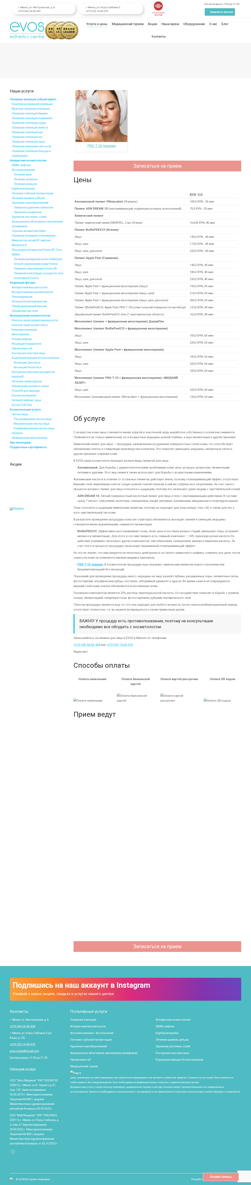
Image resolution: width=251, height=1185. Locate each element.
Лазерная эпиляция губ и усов (31, 146)
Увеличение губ (22, 348)
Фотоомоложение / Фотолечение (92, 1033)
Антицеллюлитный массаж (29, 301)
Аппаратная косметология (28, 160)
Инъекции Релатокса (27, 367)
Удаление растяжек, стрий (29, 216)
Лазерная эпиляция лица (28, 141)
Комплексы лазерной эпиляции (32, 104)
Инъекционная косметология (30, 315)
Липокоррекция (22, 296)
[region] (37, 490)
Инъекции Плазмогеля (26, 343)
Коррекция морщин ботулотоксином (35, 357)
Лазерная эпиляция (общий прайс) (33, 99)
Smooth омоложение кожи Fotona (35, 263)
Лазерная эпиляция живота (30, 127)
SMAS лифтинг (21, 165)
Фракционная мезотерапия (29, 437)
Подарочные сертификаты (28, 447)
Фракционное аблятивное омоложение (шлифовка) (103, 1053)
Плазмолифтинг (22, 339)
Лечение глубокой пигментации (32, 193)
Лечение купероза (26, 179)
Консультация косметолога (30, 325)
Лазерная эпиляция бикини (30, 113)
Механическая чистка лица (31, 423)
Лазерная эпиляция (83, 1019)
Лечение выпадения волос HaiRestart (38, 259)
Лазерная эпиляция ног (27, 136)
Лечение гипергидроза (27, 381)
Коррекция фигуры (22, 282)
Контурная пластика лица (28, 353)
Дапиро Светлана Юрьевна (157, 931)
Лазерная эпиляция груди (29, 122)
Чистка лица (20, 414)
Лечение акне (23, 174)
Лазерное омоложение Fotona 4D (35, 268)
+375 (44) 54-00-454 (29, 11)
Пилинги (17, 433)
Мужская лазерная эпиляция (31, 108)
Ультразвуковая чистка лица (33, 419)
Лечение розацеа (25, 183)
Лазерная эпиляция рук (27, 132)
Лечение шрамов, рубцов (28, 198)
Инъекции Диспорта (27, 362)
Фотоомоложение (23, 169)
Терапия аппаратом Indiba (29, 230)
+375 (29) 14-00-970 (97, 11)
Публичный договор (23, 1069)
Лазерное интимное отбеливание (33, 235)
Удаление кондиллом (28, 212)
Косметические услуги (25, 409)
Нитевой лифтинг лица (26, 400)
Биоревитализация (24, 329)
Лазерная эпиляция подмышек (32, 118)
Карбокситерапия (23, 188)
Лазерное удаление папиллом (33, 207)
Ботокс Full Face (22, 404)
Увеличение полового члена (30, 386)
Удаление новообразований (30, 202)
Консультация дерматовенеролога (35, 320)
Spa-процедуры (20, 442)
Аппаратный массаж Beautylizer (32, 292)
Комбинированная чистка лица (34, 428)
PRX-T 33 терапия (90, 564)
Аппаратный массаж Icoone (29, 287)
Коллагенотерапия (24, 395)
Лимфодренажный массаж (29, 306)
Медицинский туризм (84, 1066)
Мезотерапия (20, 334)
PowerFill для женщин (26, 390)
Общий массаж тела (25, 310)
